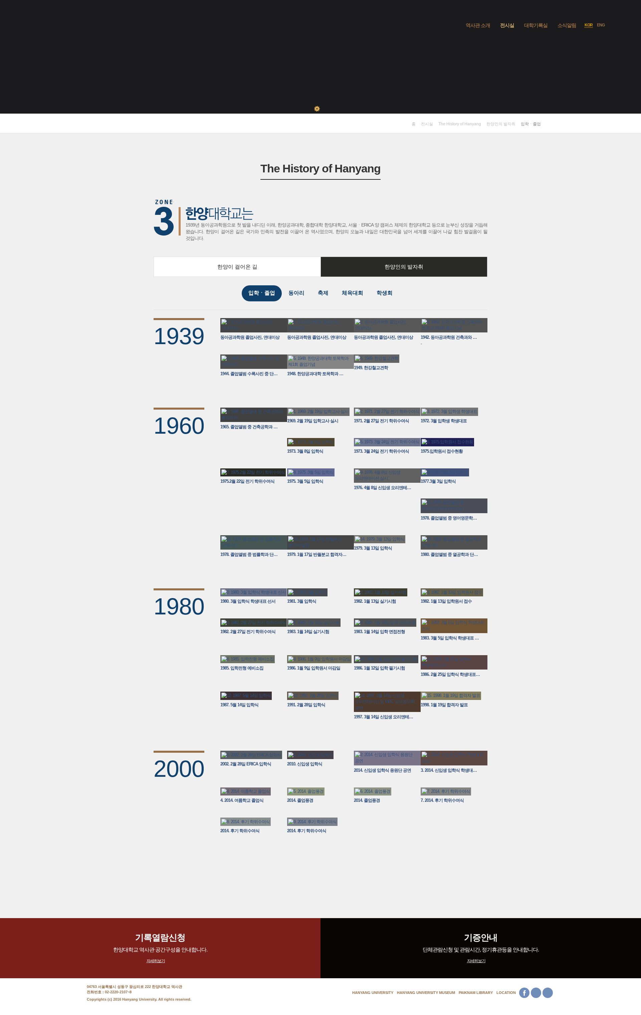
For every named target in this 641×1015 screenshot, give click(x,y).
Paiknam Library (476, 993)
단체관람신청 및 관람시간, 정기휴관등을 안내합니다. (481, 947)
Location (506, 993)
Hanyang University (372, 993)
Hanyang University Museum (426, 993)
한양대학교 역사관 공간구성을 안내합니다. (160, 947)
